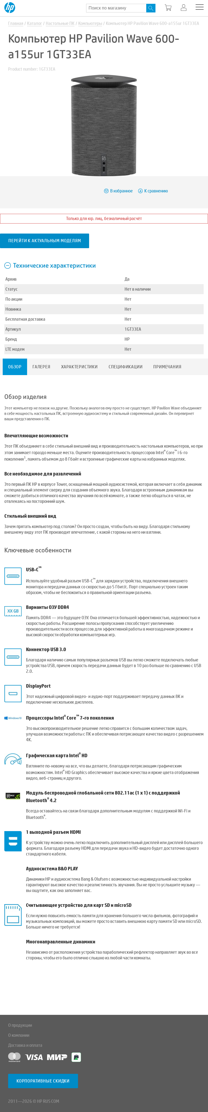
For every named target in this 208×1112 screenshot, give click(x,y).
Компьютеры (90, 23)
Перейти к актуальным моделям (44, 241)
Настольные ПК (60, 23)
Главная (15, 23)
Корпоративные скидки (43, 1081)
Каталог (34, 23)
